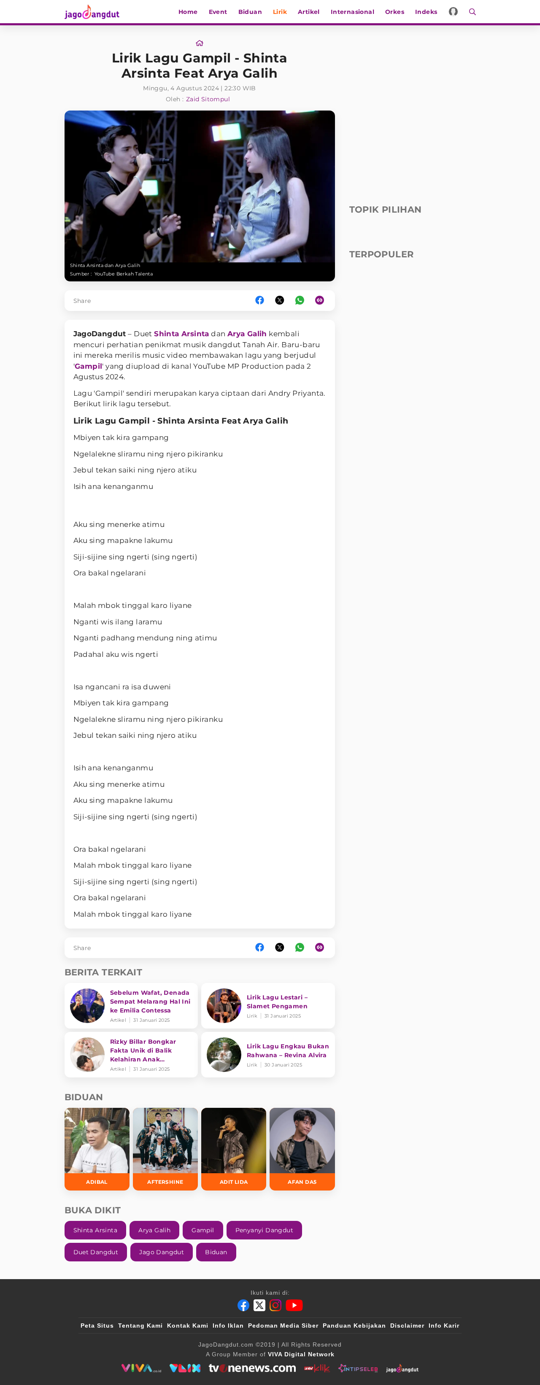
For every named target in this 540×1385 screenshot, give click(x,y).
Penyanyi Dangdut (264, 1230)
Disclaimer (407, 1325)
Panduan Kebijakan (354, 1325)
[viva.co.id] (141, 1368)
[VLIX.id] (185, 1368)
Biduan (250, 12)
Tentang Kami (140, 1325)
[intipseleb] (358, 1368)
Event (218, 12)
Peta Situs (97, 1325)
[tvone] (252, 1368)
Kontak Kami (187, 1325)
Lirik (280, 12)
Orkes (394, 12)
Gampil (88, 366)
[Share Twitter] (280, 300)
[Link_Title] (199, 43)
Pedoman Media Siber (283, 1325)
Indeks (426, 12)
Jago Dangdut (161, 1252)
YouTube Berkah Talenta (123, 274)
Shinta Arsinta (181, 333)
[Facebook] (243, 1305)
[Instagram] (275, 1305)
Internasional (352, 12)
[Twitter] (259, 1305)
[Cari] (470, 11)
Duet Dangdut (96, 1252)
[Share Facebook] (260, 300)
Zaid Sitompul (208, 99)
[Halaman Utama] (95, 11)
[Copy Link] (322, 300)
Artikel (309, 12)
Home (188, 12)
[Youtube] (294, 1305)
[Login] (453, 11)
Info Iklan (228, 1325)
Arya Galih (247, 333)
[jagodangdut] (402, 1368)
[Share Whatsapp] (300, 300)
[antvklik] (317, 1368)
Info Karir (444, 1325)
